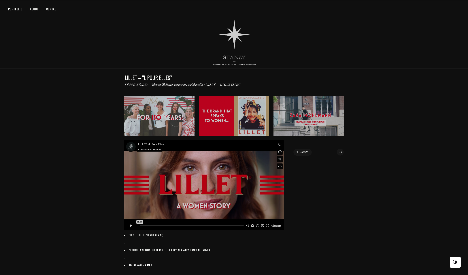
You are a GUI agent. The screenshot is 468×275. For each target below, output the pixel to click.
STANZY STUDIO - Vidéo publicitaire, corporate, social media (164, 84)
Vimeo (148, 265)
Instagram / (137, 265)
